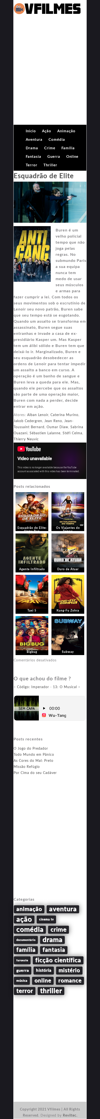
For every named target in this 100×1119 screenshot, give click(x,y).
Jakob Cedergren (28, 421)
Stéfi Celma (72, 433)
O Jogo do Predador (31, 748)
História (43, 970)
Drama (32, 148)
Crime (49, 148)
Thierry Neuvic (26, 439)
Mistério (69, 970)
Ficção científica (58, 960)
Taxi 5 (31, 610)
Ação (46, 131)
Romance (70, 980)
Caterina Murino (64, 415)
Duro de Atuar (68, 569)
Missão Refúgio (27, 767)
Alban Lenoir (37, 415)
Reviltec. (70, 1115)
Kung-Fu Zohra (68, 610)
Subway (68, 651)
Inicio (31, 131)
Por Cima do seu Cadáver (35, 773)
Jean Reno (53, 421)
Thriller (50, 165)
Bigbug (32, 651)
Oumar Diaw (57, 427)
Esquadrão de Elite (44, 176)
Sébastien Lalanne (45, 433)
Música (21, 980)
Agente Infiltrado (32, 569)
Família (68, 148)
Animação (66, 131)
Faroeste (22, 960)
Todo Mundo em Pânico (34, 754)
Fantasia (33, 157)
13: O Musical (65, 687)
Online (72, 157)
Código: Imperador (33, 687)
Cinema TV (46, 919)
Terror (31, 165)
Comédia (57, 140)
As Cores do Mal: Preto (33, 761)
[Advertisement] (50, 72)
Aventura (34, 140)
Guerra (53, 157)
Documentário (25, 940)
